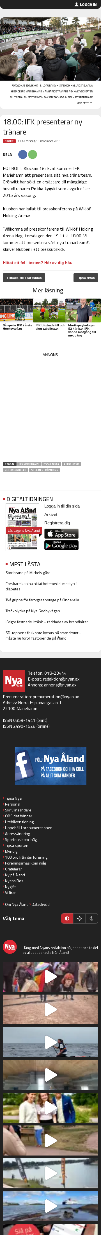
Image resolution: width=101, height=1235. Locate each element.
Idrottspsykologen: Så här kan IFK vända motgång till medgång (82, 330)
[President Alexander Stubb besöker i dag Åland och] (50, 1140)
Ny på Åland (15, 875)
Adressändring (17, 833)
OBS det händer (18, 816)
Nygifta (11, 887)
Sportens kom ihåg (21, 839)
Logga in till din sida (62, 506)
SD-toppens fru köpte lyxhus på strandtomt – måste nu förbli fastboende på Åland (44, 635)
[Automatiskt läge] (67, 918)
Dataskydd (41, 904)
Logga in (88, 4)
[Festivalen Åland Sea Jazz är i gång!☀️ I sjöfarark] (50, 1075)
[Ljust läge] (79, 918)
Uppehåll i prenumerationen (28, 828)
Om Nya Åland (17, 904)
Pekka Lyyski (71, 464)
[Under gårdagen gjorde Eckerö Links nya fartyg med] (50, 1206)
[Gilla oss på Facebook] (50, 766)
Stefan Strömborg (44, 470)
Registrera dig (57, 522)
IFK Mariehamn (29, 464)
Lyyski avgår (51, 464)
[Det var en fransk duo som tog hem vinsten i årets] (50, 1173)
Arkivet (50, 514)
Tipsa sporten (16, 845)
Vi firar (10, 892)
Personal (12, 804)
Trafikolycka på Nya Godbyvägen (33, 611)
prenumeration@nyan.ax (56, 696)
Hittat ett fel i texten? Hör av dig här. (37, 262)
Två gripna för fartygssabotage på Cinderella (42, 600)
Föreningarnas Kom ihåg (25, 863)
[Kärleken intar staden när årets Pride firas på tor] (50, 977)
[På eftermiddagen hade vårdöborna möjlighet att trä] (50, 1108)
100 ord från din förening (26, 857)
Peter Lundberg (15, 470)
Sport (9, 141)
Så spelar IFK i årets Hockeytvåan (17, 327)
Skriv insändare (18, 810)
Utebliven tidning (19, 822)
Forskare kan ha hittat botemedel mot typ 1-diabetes (43, 586)
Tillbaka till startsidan (24, 277)
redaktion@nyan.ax (61, 679)
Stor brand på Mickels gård (28, 573)
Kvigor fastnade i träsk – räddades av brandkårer (47, 622)
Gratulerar (13, 869)
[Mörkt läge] (92, 918)
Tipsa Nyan (86, 277)
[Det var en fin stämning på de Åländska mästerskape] (50, 1010)
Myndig (11, 851)
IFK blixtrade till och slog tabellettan (50, 327)
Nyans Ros (14, 881)
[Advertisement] (50, 409)
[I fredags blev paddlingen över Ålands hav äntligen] (50, 1042)
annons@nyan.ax (60, 684)
